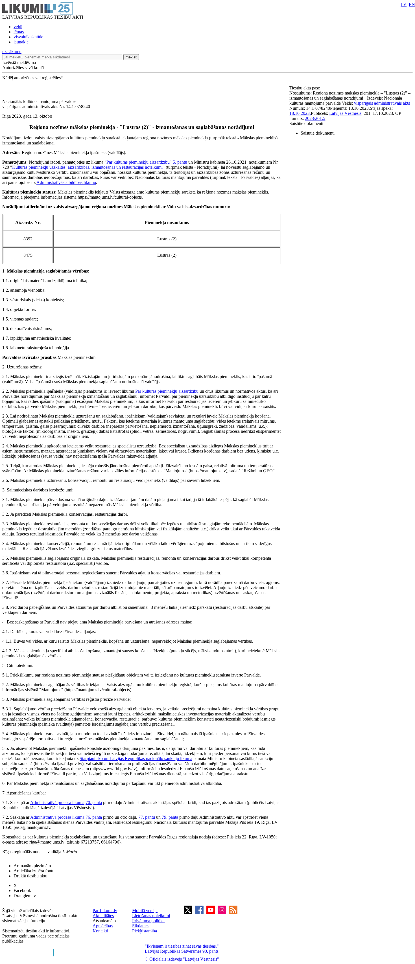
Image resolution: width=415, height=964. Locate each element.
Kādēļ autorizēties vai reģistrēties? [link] (32, 77)
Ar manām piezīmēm (32, 865)
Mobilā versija (145, 910)
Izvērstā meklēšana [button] (19, 62)
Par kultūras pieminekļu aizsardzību (138, 162)
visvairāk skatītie (28, 36)
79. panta (170, 817)
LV (404, 4)
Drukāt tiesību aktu (30, 875)
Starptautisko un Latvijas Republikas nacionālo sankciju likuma (136, 758)
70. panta (94, 802)
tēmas (19, 31)
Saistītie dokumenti (306, 123)
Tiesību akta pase (305, 87)
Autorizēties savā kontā (23, 67)
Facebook (22, 890)
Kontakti (100, 930)
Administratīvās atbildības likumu (66, 182)
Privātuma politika (148, 920)
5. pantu (180, 162)
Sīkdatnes (140, 925)
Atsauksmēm (104, 920)
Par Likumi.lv (105, 910)
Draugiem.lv (25, 895)
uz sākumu (11, 51)
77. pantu (146, 817)
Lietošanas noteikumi (151, 915)
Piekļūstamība (144, 930)
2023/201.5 (315, 118)
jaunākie (21, 41)
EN (412, 4)
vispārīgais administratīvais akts (382, 103)
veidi (18, 26)
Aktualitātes (103, 915)
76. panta (94, 817)
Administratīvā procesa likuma (57, 802)
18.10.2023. (300, 113)
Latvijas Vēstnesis (345, 113)
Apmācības (103, 925)
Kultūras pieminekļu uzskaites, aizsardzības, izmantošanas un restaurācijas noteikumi (87, 167)
